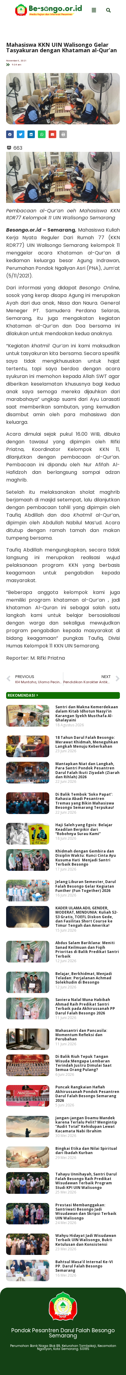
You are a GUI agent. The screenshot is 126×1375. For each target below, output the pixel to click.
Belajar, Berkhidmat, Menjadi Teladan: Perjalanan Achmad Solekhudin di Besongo (83, 978)
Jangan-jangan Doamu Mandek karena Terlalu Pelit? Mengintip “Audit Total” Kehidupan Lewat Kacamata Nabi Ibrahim (86, 1124)
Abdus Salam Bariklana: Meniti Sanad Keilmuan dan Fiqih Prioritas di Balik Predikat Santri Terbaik (87, 950)
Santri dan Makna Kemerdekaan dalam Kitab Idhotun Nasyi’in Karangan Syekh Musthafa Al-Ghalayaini (86, 713)
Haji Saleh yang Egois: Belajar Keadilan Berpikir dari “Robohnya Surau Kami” (84, 829)
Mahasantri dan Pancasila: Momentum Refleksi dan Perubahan (81, 1035)
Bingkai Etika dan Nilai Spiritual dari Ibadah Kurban (86, 1150)
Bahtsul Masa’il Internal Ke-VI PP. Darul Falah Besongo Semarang (84, 1266)
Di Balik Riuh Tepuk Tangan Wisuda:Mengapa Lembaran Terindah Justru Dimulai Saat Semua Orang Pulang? (83, 1063)
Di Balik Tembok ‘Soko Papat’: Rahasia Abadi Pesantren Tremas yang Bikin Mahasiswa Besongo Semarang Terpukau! (84, 801)
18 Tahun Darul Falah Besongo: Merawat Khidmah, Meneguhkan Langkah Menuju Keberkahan (86, 742)
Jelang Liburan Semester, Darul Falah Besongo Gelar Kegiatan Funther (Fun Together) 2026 (85, 886)
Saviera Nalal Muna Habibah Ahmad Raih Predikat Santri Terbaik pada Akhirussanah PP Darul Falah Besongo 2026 (85, 1006)
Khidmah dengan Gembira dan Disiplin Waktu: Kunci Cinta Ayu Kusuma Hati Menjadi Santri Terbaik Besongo (85, 858)
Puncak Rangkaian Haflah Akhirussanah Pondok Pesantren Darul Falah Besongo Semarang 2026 (87, 1094)
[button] (10, 134)
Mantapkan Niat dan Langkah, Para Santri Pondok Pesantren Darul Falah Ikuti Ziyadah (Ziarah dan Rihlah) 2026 (87, 770)
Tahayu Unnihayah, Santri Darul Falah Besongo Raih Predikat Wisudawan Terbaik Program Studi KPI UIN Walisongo (86, 1181)
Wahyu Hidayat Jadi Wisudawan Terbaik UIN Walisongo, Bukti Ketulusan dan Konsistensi (85, 1240)
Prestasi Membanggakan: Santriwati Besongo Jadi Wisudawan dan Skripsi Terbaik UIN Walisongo (86, 1211)
